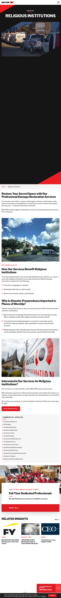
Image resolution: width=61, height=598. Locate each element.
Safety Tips (26, 537)
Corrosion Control (9, 433)
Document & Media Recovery (12, 439)
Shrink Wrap (7, 424)
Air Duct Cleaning (9, 436)
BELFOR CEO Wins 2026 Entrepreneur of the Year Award (10, 541)
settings (44, 596)
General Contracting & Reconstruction (15, 453)
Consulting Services (9, 441)
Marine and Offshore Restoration (13, 459)
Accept (52, 595)
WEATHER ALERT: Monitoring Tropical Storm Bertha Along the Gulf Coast (29, 541)
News (4, 537)
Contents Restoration (10, 427)
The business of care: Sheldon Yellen (48, 541)
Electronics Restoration (11, 430)
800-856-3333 (45, 590)
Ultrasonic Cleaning (9, 456)
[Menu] (58, 2)
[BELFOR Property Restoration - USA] (30, 2)
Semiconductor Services (11, 444)
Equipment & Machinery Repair (13, 447)
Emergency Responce (10, 421)
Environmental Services (11, 450)
